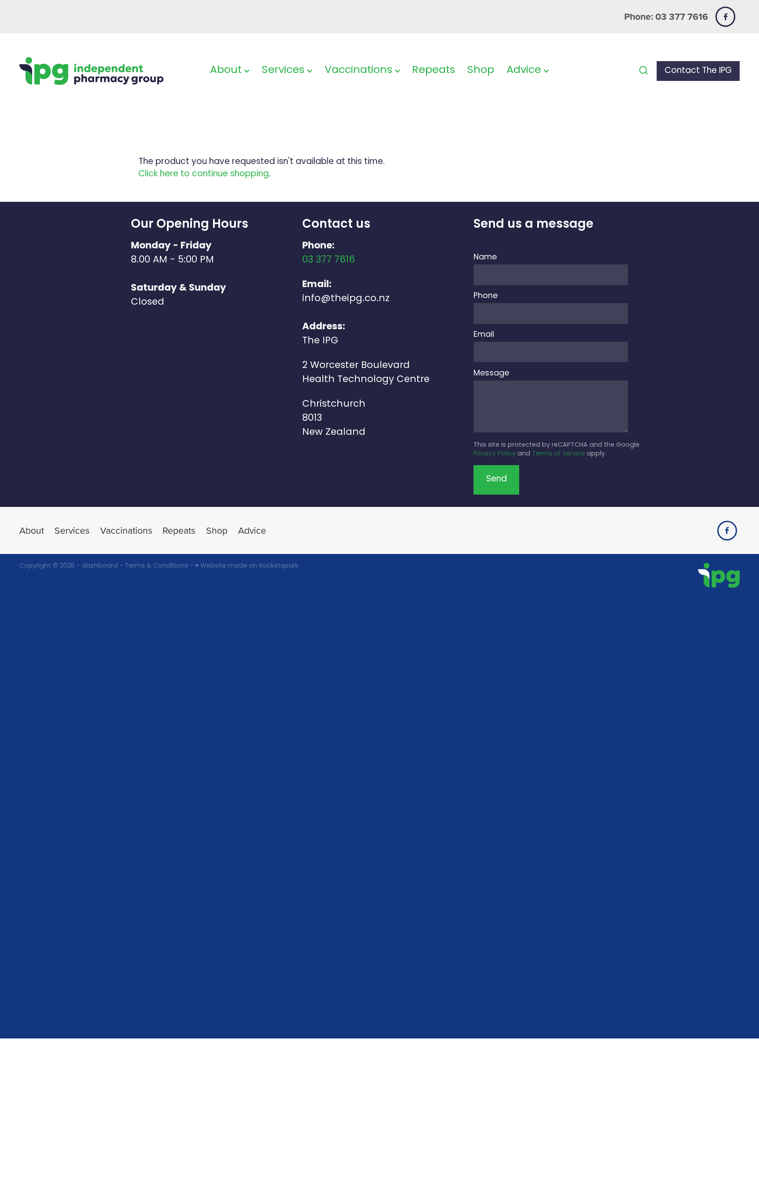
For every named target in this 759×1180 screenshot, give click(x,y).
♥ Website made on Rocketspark (246, 566)
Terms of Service (558, 454)
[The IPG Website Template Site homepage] (91, 71)
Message (491, 374)
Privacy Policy (494, 454)
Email (483, 335)
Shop (480, 70)
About (227, 70)
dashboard (100, 566)
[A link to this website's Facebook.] (725, 16)
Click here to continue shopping (203, 174)
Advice (525, 70)
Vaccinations (360, 70)
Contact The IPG (698, 71)
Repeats (433, 70)
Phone (485, 296)
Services (284, 70)
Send (496, 479)
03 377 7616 (328, 260)
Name (485, 258)
